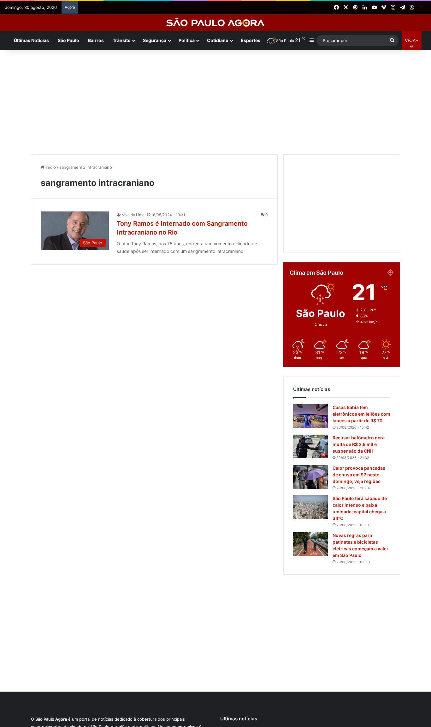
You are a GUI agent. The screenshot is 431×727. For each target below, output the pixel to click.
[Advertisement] (215, 100)
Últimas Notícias (31, 40)
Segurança (154, 40)
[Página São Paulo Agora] (421, 7)
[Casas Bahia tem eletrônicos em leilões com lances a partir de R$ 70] (310, 416)
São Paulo (68, 40)
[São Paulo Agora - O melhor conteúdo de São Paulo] (215, 22)
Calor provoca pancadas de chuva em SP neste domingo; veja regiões (359, 474)
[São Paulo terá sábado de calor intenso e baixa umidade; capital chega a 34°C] (310, 507)
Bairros (96, 40)
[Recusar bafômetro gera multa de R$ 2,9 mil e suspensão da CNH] (310, 446)
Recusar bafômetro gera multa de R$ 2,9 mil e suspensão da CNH (359, 444)
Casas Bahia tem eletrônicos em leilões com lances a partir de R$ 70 (361, 414)
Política (187, 40)
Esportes (250, 40)
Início (50, 167)
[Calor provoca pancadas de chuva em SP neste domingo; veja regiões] (310, 477)
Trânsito (122, 40)
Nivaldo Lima (133, 214)
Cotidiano (217, 40)
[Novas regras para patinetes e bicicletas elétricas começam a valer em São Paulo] (310, 544)
